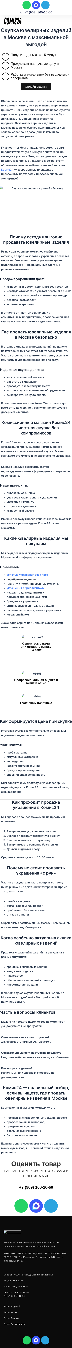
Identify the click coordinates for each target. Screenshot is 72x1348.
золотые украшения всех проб (27, 574)
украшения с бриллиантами (26, 588)
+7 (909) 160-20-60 (36, 1187)
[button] (67, 21)
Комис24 (7, 169)
